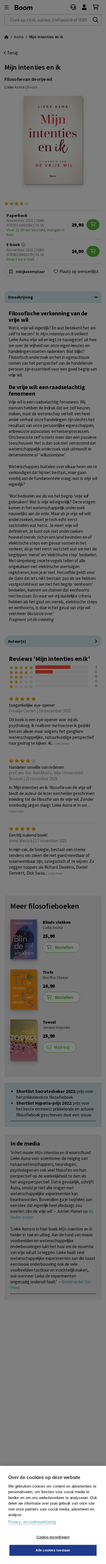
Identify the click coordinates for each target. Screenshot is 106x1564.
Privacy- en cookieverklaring (31, 1522)
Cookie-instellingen (53, 1537)
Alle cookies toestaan (53, 1550)
